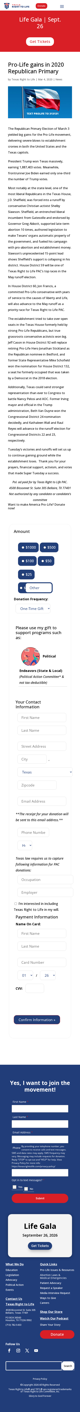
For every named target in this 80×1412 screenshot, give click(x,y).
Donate (41, 5)
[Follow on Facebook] (9, 1350)
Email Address (23, 1132)
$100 (29, 560)
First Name (20, 1102)
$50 (48, 560)
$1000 (30, 547)
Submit (40, 1198)
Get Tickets (40, 41)
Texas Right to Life (23, 79)
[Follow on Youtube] (36, 1350)
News (58, 79)
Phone (16, 1148)
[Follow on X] (27, 1350)
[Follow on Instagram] (18, 1350)
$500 (51, 547)
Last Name (20, 1117)
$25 (28, 574)
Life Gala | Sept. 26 (40, 23)
